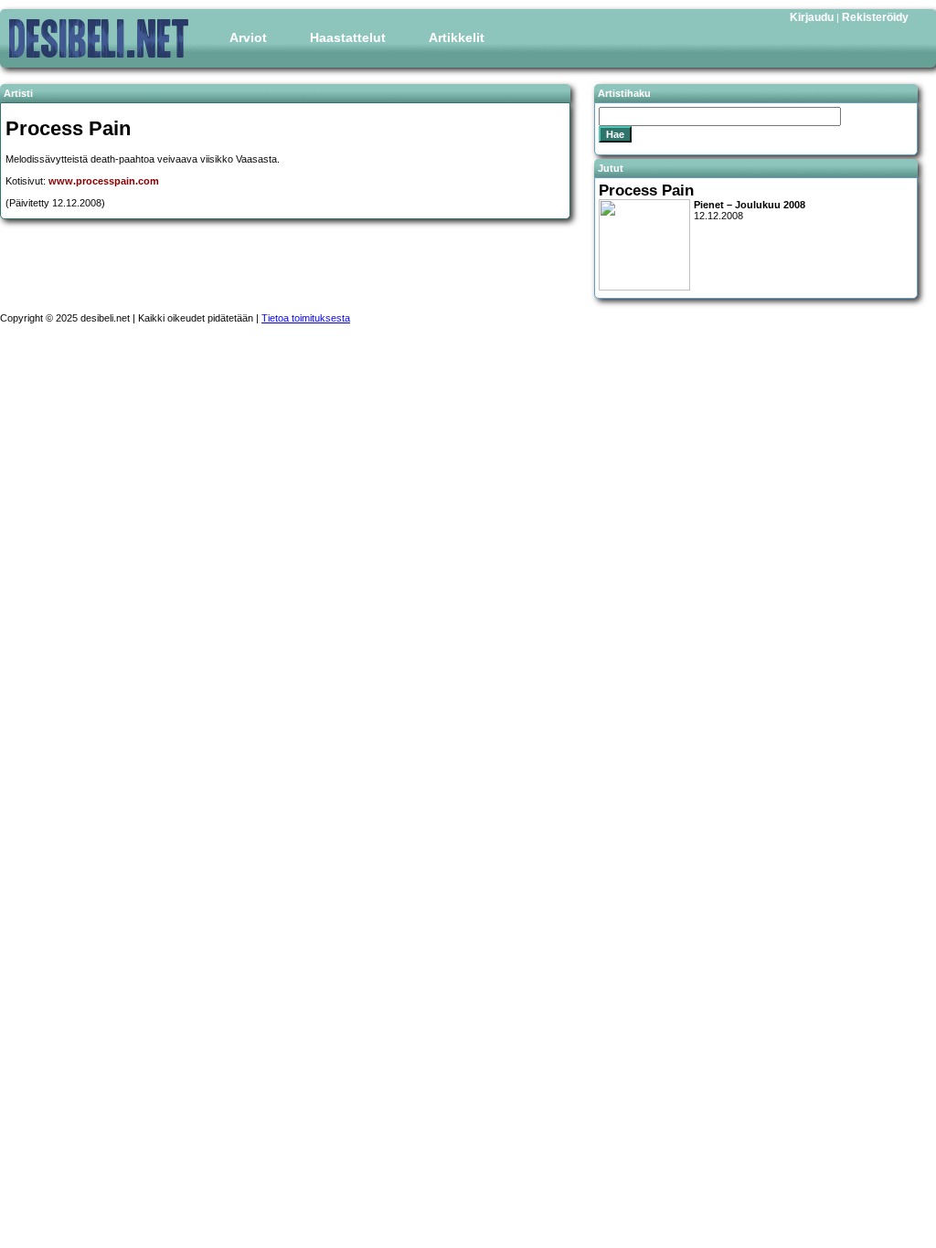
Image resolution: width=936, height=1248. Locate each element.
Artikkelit (456, 37)
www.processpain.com (103, 180)
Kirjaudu (812, 17)
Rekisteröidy (875, 17)
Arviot (248, 37)
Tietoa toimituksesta (305, 317)
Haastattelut (348, 37)
